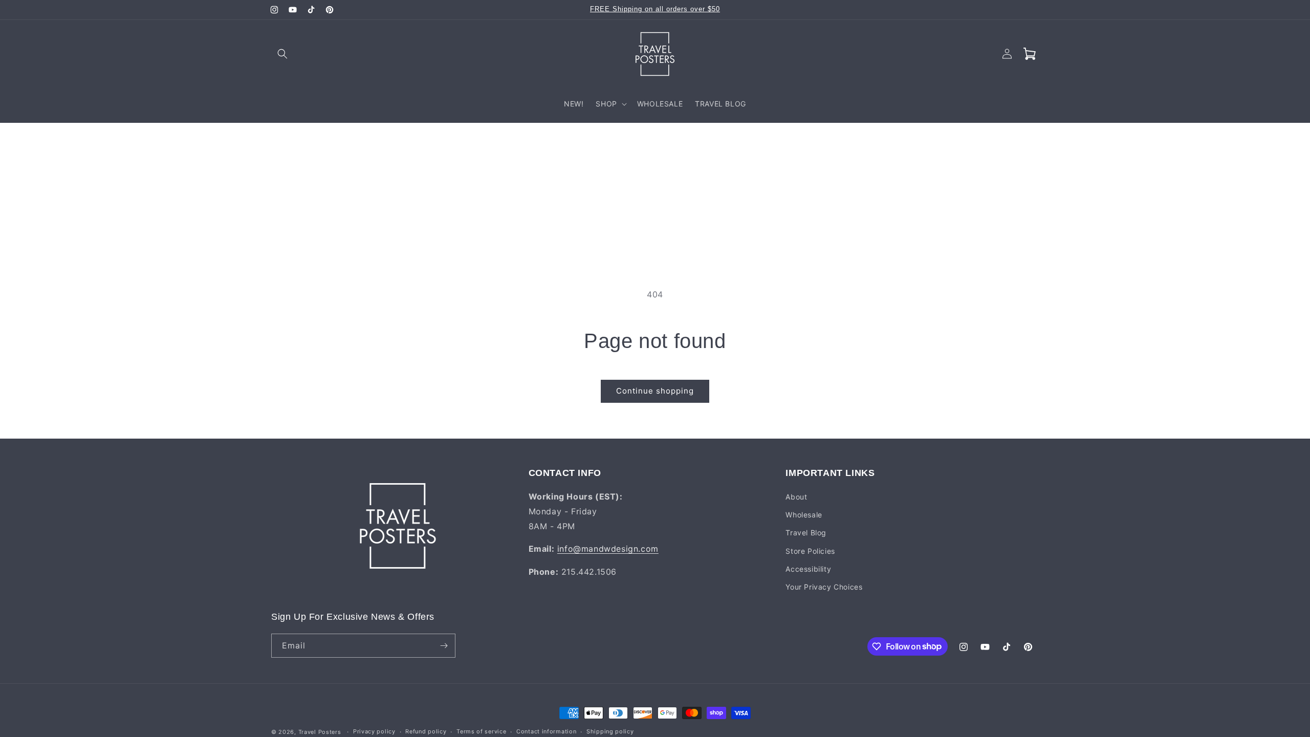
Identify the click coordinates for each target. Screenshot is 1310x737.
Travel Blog (805, 532)
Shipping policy (610, 731)
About (796, 496)
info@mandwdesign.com (608, 549)
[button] (282, 53)
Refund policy (425, 731)
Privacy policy (374, 731)
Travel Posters (319, 731)
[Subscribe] (443, 646)
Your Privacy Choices (823, 586)
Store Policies (810, 551)
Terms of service (481, 731)
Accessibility (808, 569)
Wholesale (803, 514)
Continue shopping (655, 391)
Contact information (546, 731)
